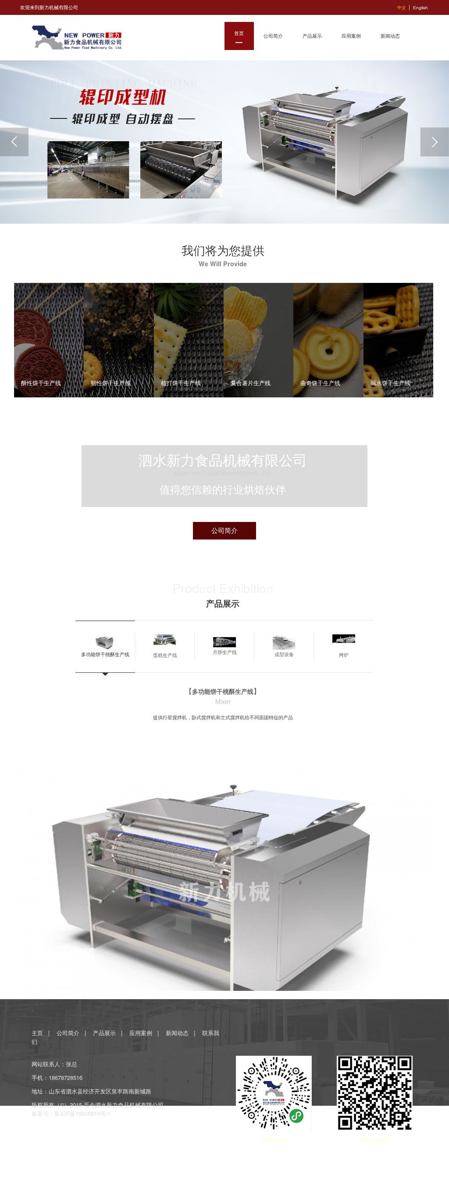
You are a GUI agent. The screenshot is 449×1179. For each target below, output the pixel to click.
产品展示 (104, 1033)
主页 (38, 1033)
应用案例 (140, 1033)
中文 (401, 7)
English (420, 7)
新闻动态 (177, 1033)
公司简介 (68, 1033)
